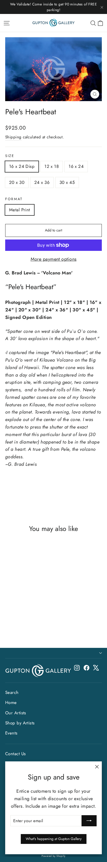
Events (11, 733)
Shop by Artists (20, 723)
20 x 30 (16, 182)
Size (9, 155)
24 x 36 (42, 182)
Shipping (13, 137)
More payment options (54, 259)
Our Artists (15, 713)
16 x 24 (76, 166)
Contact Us (15, 754)
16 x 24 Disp (22, 166)
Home (11, 702)
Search (12, 692)
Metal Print (19, 210)
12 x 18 (51, 166)
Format (14, 199)
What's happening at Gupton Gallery (54, 838)
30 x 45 (67, 182)
